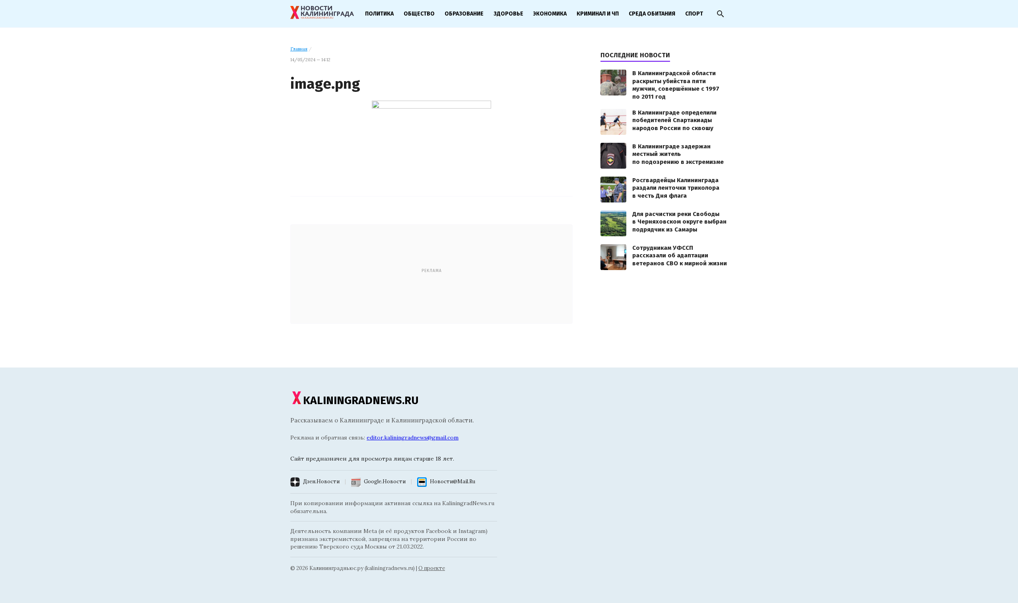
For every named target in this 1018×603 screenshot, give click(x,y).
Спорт (694, 13)
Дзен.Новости (321, 481)
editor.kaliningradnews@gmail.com (412, 437)
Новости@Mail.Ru (452, 481)
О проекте (431, 568)
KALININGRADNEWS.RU (361, 400)
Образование (464, 13)
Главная (298, 49)
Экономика (550, 13)
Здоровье (508, 13)
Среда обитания (652, 13)
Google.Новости (385, 481)
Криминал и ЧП (598, 13)
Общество (419, 13)
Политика (379, 13)
